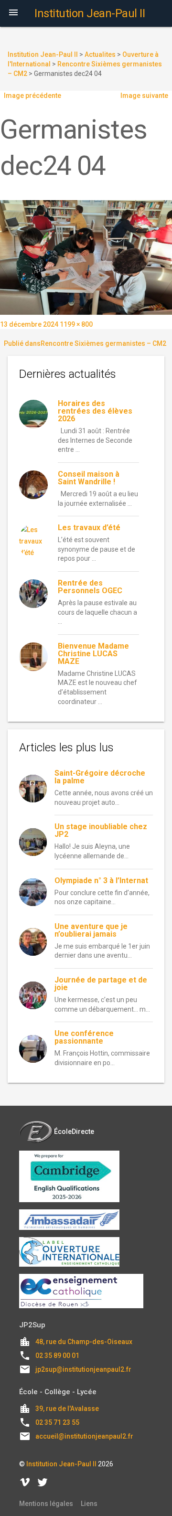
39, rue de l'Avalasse (67, 1408)
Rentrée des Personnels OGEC (90, 586)
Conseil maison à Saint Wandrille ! (88, 478)
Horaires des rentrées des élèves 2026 (95, 411)
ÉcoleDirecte (74, 1131)
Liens (89, 1503)
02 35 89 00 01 (57, 1355)
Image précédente (32, 95)
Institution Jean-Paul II (61, 1464)
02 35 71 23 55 (57, 1422)
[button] (13, 13)
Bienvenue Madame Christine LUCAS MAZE (93, 653)
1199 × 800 (76, 324)
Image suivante (144, 95)
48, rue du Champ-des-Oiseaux (83, 1341)
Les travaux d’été (89, 527)
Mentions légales (46, 1503)
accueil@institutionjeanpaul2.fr (84, 1436)
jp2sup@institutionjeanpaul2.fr (83, 1369)
